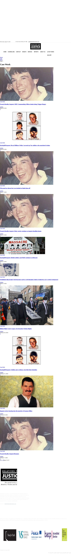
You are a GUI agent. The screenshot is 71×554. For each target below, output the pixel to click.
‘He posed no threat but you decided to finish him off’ (15, 188)
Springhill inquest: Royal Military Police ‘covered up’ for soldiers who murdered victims (25, 145)
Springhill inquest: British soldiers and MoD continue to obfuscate (18, 257)
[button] (5, 58)
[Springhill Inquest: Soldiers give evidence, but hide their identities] (26, 366)
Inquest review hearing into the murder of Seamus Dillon (16, 411)
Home (1, 57)
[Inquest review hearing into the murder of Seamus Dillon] (26, 407)
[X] (59, 41)
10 (3, 460)
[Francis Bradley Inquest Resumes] (26, 449)
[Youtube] (61, 41)
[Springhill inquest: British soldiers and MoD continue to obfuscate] (22, 253)
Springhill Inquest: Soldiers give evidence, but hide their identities (18, 370)
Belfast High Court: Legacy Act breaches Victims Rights (16, 328)
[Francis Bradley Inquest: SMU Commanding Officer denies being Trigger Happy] (26, 100)
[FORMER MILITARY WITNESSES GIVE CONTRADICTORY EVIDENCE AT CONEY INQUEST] (9, 275)
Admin (1, 107)
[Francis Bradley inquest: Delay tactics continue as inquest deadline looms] (26, 227)
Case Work (1, 59)
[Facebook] (57, 41)
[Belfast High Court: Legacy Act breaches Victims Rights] (26, 324)
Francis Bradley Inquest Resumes (9, 453)
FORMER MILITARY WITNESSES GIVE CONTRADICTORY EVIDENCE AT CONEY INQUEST (29, 279)
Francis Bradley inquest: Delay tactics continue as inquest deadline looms (20, 231)
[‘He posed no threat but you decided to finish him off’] (26, 184)
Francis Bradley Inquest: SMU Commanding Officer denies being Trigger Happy (23, 104)
